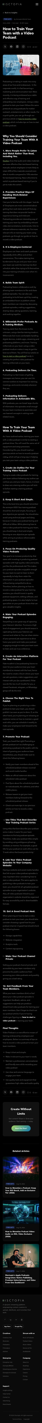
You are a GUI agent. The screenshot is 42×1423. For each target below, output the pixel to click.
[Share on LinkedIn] (17, 46)
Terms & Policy (17, 1419)
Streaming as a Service (10, 1369)
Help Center (6, 1394)
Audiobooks (26, 1351)
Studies (6, 161)
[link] (21, 1177)
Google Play (18, 1326)
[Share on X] (5, 46)
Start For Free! (21, 1128)
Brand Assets (7, 1404)
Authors (5, 1351)
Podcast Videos (27, 1341)
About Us (26, 1362)
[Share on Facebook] (11, 46)
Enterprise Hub (7, 1362)
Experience (26, 1369)
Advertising (6, 1401)
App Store (7, 1326)
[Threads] (22, 1320)
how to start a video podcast (14, 356)
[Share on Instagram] (23, 46)
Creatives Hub (7, 1337)
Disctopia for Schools (9, 1372)
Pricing (25, 1376)
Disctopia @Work (8, 1366)
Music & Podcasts (28, 1337)
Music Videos (27, 1344)
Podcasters (6, 1344)
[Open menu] (37, 4)
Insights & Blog (7, 1390)
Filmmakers (6, 1348)
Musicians (6, 1341)
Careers (25, 1372)
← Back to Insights (10, 13)
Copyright (26, 1419)
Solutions (6, 1376)
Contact (25, 1379)
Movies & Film (27, 1348)
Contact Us (6, 1397)
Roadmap (26, 1366)
